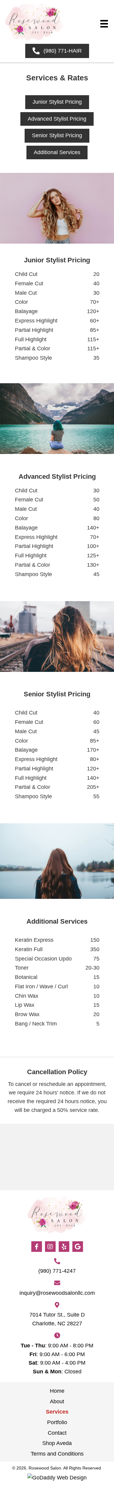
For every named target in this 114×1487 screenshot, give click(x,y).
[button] (36, 1246)
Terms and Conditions (57, 1454)
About (57, 1401)
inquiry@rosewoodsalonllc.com (57, 1293)
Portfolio (57, 1422)
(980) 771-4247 (57, 1271)
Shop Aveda (57, 1443)
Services (57, 1412)
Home (57, 1391)
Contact (57, 1433)
